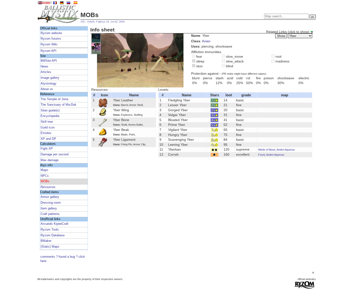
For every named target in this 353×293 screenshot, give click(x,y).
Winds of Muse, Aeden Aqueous (276, 149)
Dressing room (51, 202)
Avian (206, 41)
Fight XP (47, 148)
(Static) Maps (50, 246)
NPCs (45, 175)
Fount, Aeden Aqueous (271, 154)
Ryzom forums (51, 38)
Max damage (50, 160)
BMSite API (49, 60)
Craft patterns (50, 214)
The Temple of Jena (54, 99)
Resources (48, 187)
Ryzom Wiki (49, 44)
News (44, 66)
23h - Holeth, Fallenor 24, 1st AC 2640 (102, 21)
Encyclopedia (50, 116)
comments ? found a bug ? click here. (62, 259)
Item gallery (49, 208)
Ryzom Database (53, 235)
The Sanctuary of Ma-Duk (58, 104)
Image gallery (50, 77)
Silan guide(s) (50, 110)
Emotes (46, 133)
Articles (46, 72)
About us (47, 89)
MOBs (45, 181)
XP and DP (48, 138)
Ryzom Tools (50, 229)
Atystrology (48, 83)
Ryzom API (48, 51)
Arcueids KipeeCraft (54, 224)
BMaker (46, 241)
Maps (44, 170)
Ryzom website (51, 33)
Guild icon (48, 127)
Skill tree (47, 121)
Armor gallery (50, 197)
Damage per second (54, 154)
